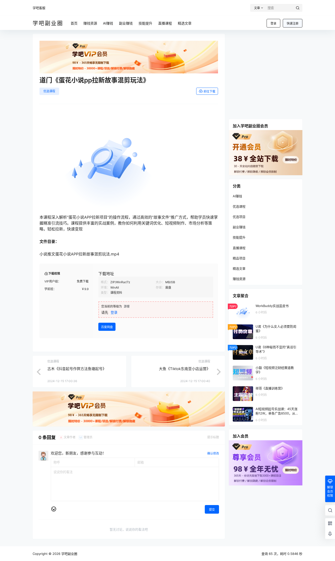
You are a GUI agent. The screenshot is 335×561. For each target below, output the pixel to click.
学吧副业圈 (68, 554)
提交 (212, 509)
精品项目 (239, 258)
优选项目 (239, 217)
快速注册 (292, 23)
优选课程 (49, 91)
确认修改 (213, 453)
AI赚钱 (237, 196)
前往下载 (209, 91)
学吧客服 (39, 8)
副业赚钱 (239, 227)
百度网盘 (107, 327)
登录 (273, 23)
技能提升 (239, 237)
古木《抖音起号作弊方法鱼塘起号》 (76, 368)
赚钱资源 (239, 279)
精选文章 (239, 268)
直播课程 (239, 248)
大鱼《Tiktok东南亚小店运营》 (184, 368)
